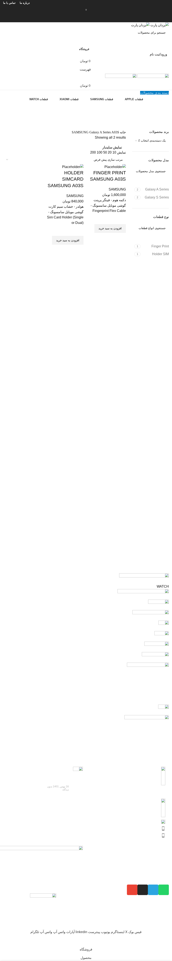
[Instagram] (142, 890)
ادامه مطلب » (62, 797)
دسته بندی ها (160, 127)
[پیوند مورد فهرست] (129, 804)
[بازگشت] (163, 106)
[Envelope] (132, 890)
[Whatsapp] (163, 890)
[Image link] (43, 907)
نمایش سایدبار (112, 147)
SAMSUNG (80, 132)
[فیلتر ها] (167, 940)
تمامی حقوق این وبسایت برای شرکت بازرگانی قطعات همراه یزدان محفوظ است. (111, 926)
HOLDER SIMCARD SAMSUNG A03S (65, 179)
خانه (122, 132)
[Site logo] (159, 25)
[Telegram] (153, 890)
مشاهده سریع (120, 238)
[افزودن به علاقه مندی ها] (120, 219)
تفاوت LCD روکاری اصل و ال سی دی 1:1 (57, 776)
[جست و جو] (86, 18)
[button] (110, 228)
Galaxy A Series (100, 132)
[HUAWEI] (86, 665)
